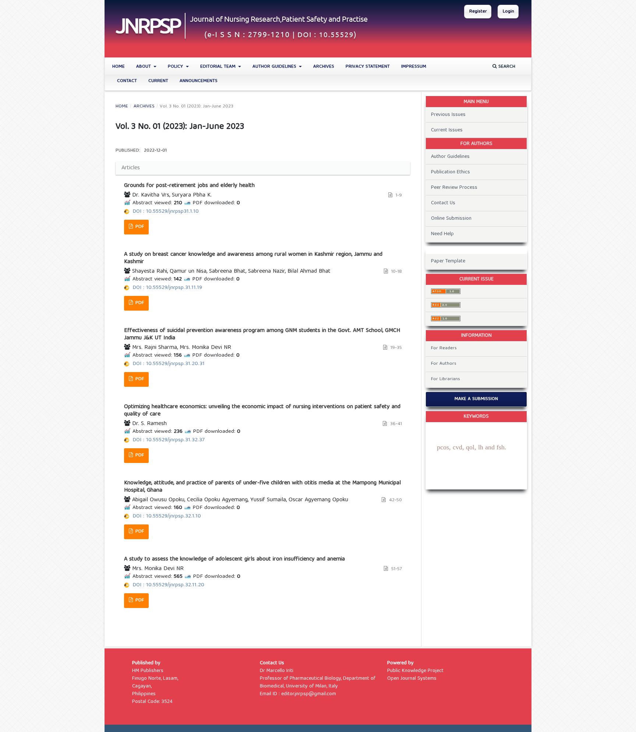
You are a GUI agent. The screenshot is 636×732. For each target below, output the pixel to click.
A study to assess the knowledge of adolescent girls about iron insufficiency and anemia (234, 559)
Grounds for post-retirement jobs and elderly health (189, 186)
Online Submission (451, 218)
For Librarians (445, 379)
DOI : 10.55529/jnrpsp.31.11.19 (167, 288)
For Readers (444, 348)
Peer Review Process (454, 187)
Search (506, 67)
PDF (139, 227)
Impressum (413, 67)
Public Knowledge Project (415, 670)
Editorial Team (218, 67)
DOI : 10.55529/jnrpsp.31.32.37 (168, 440)
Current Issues (447, 130)
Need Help (442, 234)
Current (158, 81)
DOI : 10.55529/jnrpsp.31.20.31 (168, 364)
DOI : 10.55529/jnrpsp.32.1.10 (166, 516)
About (144, 67)
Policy (176, 67)
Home (118, 67)
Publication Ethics (450, 172)
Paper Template (448, 261)
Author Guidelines (275, 67)
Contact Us (443, 203)
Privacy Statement (368, 67)
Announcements (199, 81)
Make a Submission (476, 399)
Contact (127, 81)
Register (478, 11)
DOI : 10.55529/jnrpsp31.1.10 (165, 211)
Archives (323, 67)
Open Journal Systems (412, 678)
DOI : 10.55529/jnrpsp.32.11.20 (168, 585)
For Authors (443, 364)
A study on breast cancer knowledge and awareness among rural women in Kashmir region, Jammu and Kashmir (253, 258)
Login (508, 11)
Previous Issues (448, 114)
